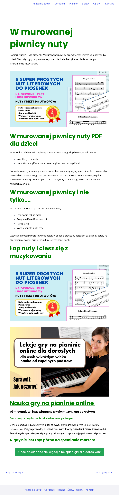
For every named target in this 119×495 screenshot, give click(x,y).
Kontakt (109, 3)
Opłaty (96, 3)
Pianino (73, 3)
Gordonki (60, 3)
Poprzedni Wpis (13, 472)
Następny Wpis (106, 472)
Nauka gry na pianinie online (52, 403)
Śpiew (85, 3)
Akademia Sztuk (41, 3)
